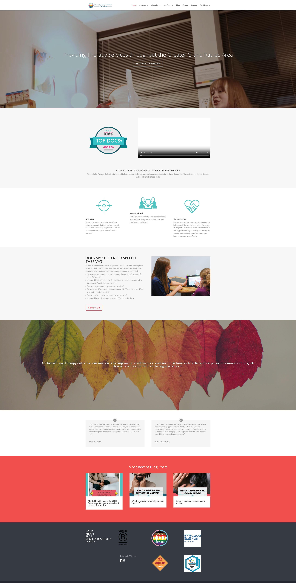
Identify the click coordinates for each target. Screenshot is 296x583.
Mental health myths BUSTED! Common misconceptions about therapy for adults (103, 503)
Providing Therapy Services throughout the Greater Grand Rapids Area (148, 54)
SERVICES (91, 539)
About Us (154, 5)
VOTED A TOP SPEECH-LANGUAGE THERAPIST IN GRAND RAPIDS (148, 171)
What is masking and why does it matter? (148, 502)
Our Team (167, 5)
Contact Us (94, 307)
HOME (89, 531)
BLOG (89, 536)
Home (134, 5)
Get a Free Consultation (148, 63)
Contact (194, 5)
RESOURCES (104, 539)
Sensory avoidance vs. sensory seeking (190, 502)
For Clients (204, 5)
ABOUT (90, 533)
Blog (178, 5)
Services (142, 5)
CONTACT (92, 541)
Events (185, 5)
